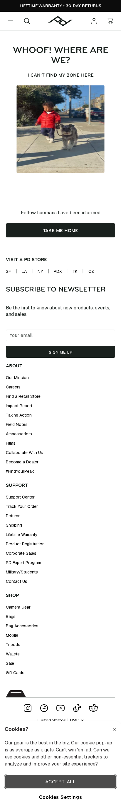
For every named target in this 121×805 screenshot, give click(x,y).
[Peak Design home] (60, 21)
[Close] (114, 729)
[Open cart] (110, 21)
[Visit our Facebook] (44, 708)
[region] (60, 763)
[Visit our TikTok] (77, 708)
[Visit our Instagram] (27, 708)
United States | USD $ (60, 720)
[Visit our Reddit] (93, 708)
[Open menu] (10, 21)
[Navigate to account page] (94, 21)
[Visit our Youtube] (60, 708)
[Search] (27, 21)
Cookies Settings (60, 797)
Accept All (60, 782)
